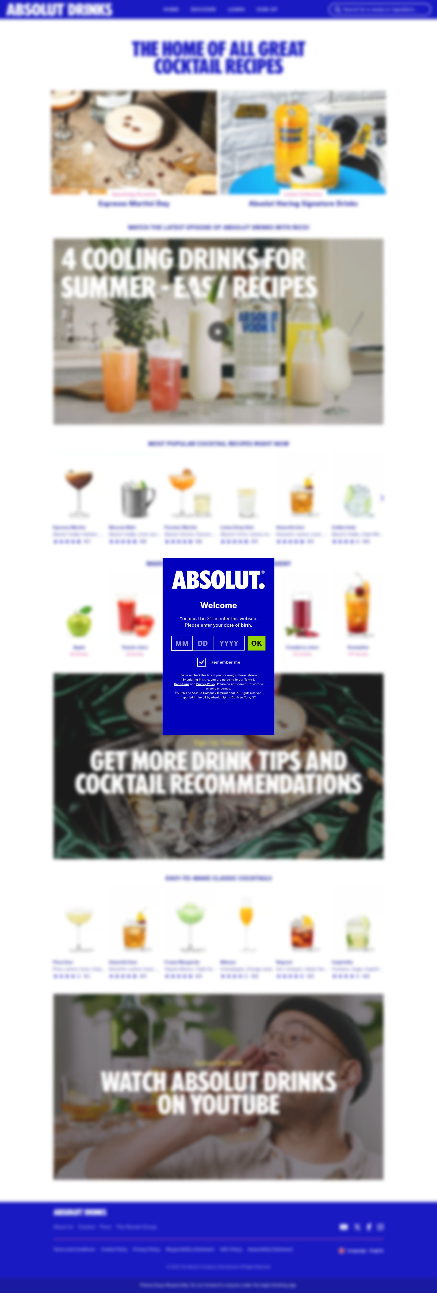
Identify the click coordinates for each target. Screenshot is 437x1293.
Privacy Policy (205, 684)
